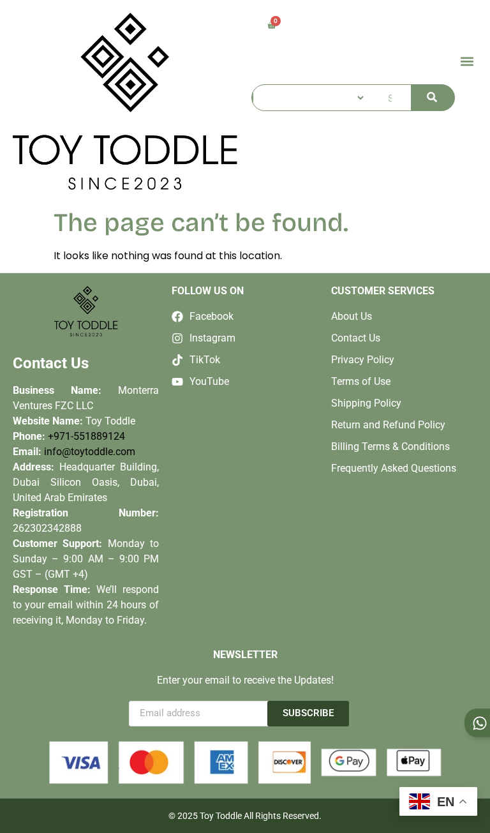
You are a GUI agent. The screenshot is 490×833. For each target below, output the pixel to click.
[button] (466, 60)
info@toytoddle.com (89, 452)
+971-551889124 (86, 436)
